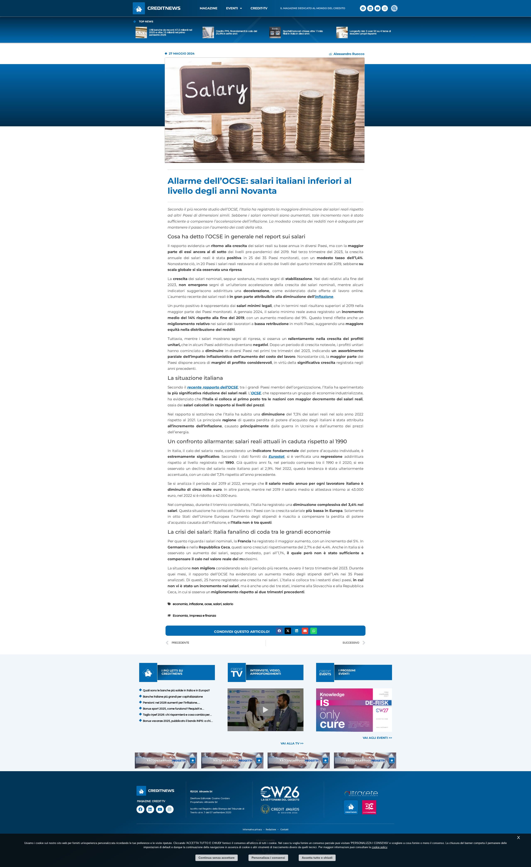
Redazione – (273, 829)
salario (228, 604)
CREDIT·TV (158, 801)
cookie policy (379, 847)
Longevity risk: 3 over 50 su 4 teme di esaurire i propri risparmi (303, 32)
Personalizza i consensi (268, 857)
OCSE (256, 393)
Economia (180, 615)
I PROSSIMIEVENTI (347, 672)
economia (180, 604)
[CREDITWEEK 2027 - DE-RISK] (354, 710)
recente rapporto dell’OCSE (212, 387)
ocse (208, 604)
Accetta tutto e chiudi (317, 857)
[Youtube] (377, 8)
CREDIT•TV (259, 8)
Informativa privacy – (254, 829)
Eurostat (276, 456)
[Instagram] (385, 8)
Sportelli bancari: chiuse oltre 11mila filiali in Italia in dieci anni (236, 32)
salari (217, 604)
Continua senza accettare (217, 857)
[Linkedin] (370, 8)
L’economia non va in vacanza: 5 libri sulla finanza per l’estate (370, 32)
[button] (394, 8)
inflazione (324, 297)
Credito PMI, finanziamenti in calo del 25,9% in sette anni (169, 32)
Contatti (284, 829)
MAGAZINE (208, 8)
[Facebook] (363, 8)
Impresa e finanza (202, 615)
